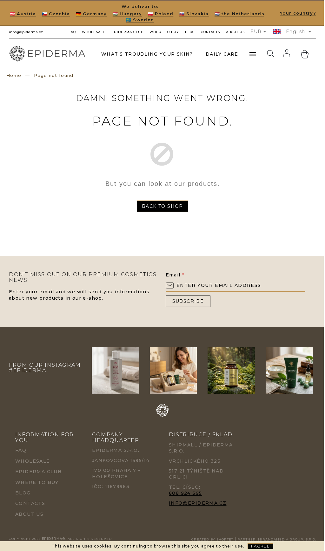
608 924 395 (185, 493)
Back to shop (162, 206)
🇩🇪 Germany (91, 13)
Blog (190, 32)
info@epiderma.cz (197, 503)
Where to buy (164, 32)
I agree (260, 546)
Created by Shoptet (212, 539)
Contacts (210, 32)
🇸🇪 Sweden (140, 19)
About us (235, 32)
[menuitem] (147, 54)
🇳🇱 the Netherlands (239, 13)
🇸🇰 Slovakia (194, 13)
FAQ (72, 32)
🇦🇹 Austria (23, 13)
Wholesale (93, 32)
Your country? (298, 13)
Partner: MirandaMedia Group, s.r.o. (276, 539)
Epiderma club (127, 32)
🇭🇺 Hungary (127, 13)
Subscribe (188, 301)
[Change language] (277, 31)
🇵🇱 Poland (160, 13)
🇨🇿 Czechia (56, 13)
